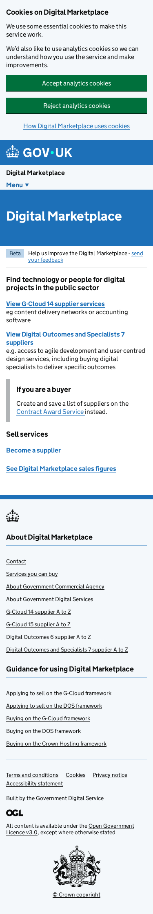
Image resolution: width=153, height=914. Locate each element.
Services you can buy (32, 573)
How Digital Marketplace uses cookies (76, 126)
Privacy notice (110, 774)
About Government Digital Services (49, 599)
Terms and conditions (32, 774)
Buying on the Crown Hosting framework (56, 743)
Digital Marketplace (35, 173)
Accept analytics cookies (76, 83)
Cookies (75, 774)
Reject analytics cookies (76, 105)
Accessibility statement (34, 783)
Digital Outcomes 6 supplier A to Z (48, 637)
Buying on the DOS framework (43, 731)
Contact (16, 561)
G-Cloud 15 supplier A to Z (38, 624)
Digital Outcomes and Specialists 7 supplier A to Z (67, 649)
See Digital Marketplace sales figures (61, 468)
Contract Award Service (50, 411)
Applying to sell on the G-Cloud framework (58, 693)
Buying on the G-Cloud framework (48, 718)
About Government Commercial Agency (55, 586)
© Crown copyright (76, 894)
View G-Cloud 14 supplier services (55, 304)
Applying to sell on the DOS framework (54, 705)
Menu (14, 185)
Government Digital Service (70, 798)
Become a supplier (33, 450)
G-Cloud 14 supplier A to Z (38, 611)
